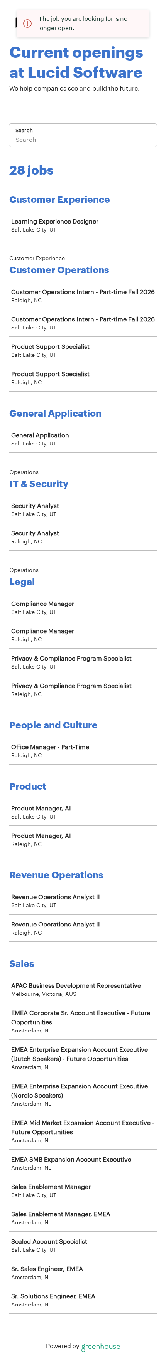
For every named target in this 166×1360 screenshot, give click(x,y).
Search (24, 130)
